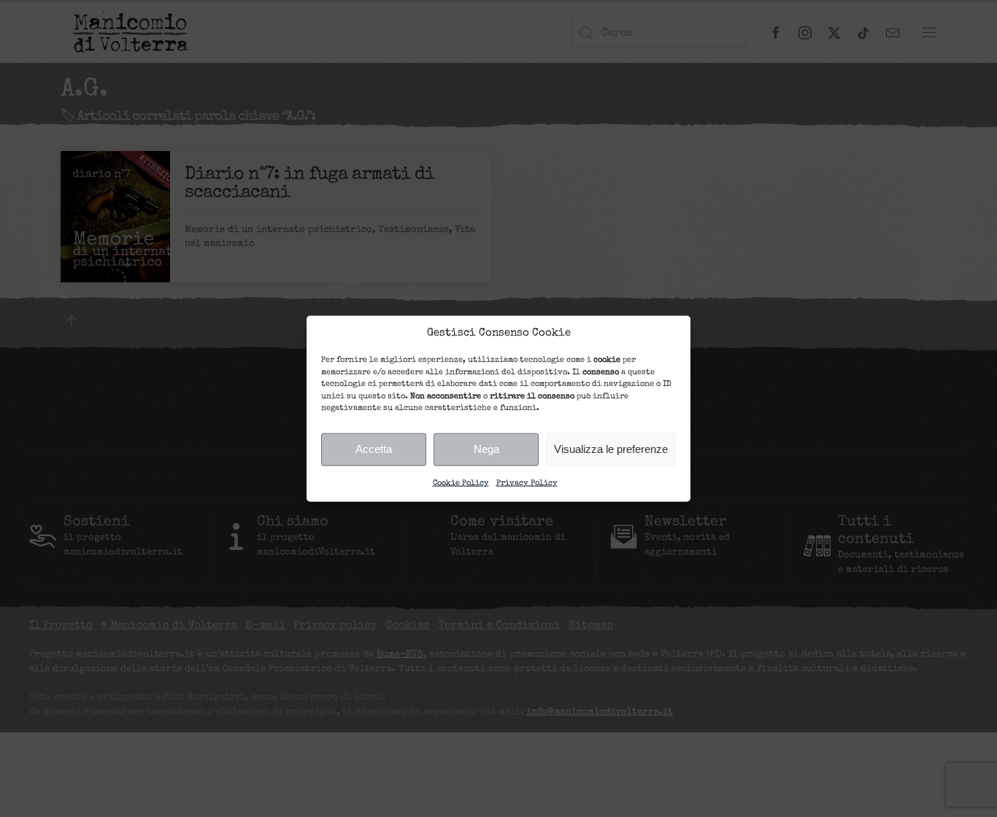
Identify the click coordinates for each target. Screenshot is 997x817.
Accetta (373, 449)
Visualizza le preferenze (611, 449)
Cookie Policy (461, 483)
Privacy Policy (527, 483)
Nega (486, 449)
